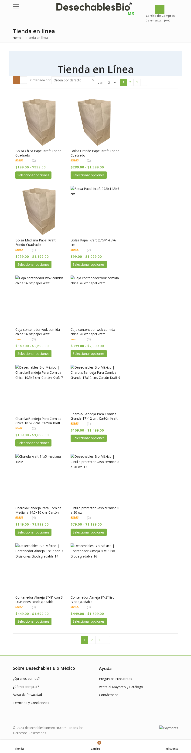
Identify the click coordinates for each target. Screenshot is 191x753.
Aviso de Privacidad (27, 694)
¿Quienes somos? (26, 678)
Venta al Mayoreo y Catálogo (121, 687)
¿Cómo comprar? (26, 686)
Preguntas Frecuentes (115, 678)
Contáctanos (108, 695)
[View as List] (23, 80)
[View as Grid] (16, 80)
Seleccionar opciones (33, 175)
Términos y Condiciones (31, 703)
